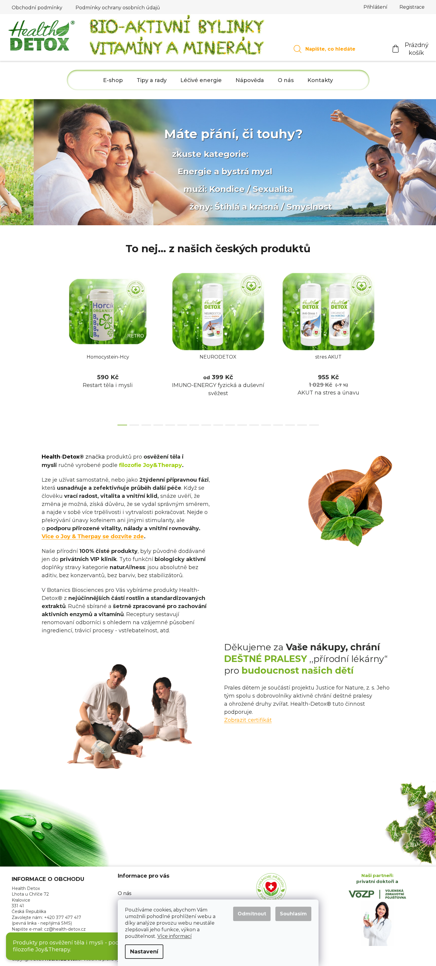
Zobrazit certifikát (248, 720)
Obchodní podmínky (37, 7)
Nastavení (144, 951)
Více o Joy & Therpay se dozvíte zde (93, 536)
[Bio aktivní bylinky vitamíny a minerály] (177, 37)
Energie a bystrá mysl (191, 171)
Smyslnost (275, 207)
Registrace (412, 7)
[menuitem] (113, 80)
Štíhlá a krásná (213, 207)
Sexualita (239, 189)
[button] (9, 162)
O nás (124, 893)
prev (46, 347)
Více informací (174, 936)
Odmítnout (252, 914)
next (390, 347)
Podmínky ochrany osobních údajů (118, 7)
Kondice (193, 189)
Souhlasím (293, 914)
